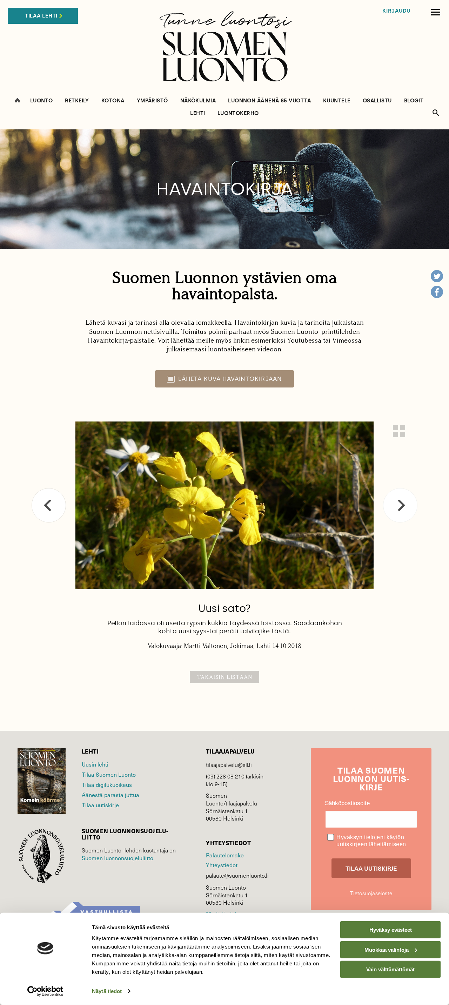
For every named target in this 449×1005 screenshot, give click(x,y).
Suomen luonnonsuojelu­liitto (117, 858)
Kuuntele (336, 100)
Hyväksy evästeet (390, 930)
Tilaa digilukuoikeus (107, 784)
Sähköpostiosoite (347, 803)
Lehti (197, 113)
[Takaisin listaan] (399, 431)
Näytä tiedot (107, 991)
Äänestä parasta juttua (110, 794)
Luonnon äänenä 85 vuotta (269, 100)
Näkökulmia (198, 100)
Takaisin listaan (224, 677)
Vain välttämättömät (390, 969)
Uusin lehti (95, 764)
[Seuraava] (400, 505)
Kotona (113, 100)
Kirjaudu (396, 11)
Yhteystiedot (221, 865)
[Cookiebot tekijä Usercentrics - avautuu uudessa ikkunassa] (45, 991)
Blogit (414, 100)
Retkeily (77, 100)
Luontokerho (238, 113)
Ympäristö (152, 100)
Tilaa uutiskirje (100, 805)
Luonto (41, 100)
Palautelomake (224, 855)
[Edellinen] (49, 505)
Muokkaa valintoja (386, 949)
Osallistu (377, 100)
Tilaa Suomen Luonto (109, 774)
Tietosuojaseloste (371, 893)
